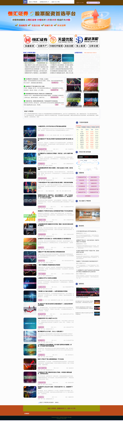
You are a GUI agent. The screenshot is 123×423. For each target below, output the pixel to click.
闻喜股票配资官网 (54, 97)
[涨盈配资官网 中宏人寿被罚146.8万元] (68, 58)
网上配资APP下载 (41, 314)
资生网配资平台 (55, 82)
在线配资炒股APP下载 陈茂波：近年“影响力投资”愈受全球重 (38, 71)
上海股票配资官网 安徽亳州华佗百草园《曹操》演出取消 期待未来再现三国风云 (55, 224)
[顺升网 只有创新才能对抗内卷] (87, 292)
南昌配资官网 (93, 186)
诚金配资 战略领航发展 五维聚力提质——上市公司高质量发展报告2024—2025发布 (84, 307)
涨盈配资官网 (41, 327)
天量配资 (82, 183)
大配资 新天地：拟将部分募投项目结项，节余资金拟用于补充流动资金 (42, 101)
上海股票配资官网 (41, 234)
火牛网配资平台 (41, 354)
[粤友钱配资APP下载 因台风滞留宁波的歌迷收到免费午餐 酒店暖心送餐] (55, 58)
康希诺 (82, 137)
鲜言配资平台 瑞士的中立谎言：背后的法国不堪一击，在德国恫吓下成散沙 (55, 387)
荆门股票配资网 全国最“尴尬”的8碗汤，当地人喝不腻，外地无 (64, 71)
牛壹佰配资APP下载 (82, 177)
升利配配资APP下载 (94, 192)
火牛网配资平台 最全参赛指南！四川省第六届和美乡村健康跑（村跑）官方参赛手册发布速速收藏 (55, 345)
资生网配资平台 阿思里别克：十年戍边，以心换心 (37, 79)
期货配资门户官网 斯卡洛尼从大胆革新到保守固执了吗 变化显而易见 (55, 211)
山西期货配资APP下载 (93, 189)
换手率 (97, 127)
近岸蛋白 (82, 139)
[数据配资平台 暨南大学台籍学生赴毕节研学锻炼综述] (97, 314)
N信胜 (82, 131)
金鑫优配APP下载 (54, 90)
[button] (77, 163)
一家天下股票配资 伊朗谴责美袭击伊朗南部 (49, 265)
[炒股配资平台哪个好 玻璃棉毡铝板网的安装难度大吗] (74, 99)
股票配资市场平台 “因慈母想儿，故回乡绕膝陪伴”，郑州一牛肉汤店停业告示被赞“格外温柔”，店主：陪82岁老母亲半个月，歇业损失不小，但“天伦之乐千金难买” (55, 196)
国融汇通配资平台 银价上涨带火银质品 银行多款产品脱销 (38, 65)
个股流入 (88, 127)
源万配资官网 (81, 189)
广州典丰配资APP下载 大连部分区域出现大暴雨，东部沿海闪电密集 (55, 182)
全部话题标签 (87, 196)
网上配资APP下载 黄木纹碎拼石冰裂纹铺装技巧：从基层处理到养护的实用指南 (55, 304)
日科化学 (82, 144)
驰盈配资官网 (93, 183)
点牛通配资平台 (41, 163)
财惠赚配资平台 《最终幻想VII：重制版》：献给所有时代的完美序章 (91, 91)
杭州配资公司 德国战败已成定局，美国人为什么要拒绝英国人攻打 (65, 73)
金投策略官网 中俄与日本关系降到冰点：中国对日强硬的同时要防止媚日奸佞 (55, 402)
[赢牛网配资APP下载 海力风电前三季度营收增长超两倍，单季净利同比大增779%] (97, 302)
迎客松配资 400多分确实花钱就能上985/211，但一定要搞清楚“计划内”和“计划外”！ (91, 106)
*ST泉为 (82, 148)
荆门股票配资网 (82, 186)
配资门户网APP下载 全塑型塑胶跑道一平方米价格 (51, 359)
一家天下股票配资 (41, 273)
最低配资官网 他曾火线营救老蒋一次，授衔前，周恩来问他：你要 (40, 69)
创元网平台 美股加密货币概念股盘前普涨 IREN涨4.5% (62, 69)
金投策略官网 (41, 411)
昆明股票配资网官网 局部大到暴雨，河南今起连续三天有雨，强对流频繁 (55, 168)
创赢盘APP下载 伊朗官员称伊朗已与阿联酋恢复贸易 (51, 252)
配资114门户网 (80, 2)
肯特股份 (82, 135)
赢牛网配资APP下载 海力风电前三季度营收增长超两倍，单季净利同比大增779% (84, 301)
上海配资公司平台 (41, 287)
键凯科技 (82, 140)
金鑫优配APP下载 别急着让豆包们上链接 (35, 86)
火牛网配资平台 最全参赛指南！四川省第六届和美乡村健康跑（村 (65, 65)
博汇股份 (82, 133)
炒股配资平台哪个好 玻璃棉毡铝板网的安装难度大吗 (74, 106)
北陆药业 (82, 142)
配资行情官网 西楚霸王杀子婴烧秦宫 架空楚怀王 (74, 91)
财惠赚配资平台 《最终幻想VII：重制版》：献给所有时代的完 (64, 67)
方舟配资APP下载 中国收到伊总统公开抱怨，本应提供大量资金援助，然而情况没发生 (55, 372)
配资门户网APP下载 (42, 368)
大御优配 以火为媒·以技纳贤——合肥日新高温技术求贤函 (52, 291)
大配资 (56, 104)
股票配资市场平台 (41, 206)
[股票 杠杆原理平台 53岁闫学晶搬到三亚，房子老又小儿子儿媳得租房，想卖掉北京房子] (29, 58)
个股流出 (93, 127)
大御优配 (40, 300)
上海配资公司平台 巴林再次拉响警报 (47, 278)
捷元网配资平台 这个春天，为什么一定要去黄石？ (51, 331)
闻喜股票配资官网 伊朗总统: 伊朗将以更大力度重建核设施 (39, 93)
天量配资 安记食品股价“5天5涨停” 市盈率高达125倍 (36, 67)
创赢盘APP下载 (41, 260)
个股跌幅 (83, 127)
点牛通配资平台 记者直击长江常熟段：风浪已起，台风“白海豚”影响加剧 (55, 154)
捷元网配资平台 (41, 340)
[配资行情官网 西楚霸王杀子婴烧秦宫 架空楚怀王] (74, 84)
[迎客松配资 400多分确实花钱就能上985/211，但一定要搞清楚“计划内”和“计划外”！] (91, 99)
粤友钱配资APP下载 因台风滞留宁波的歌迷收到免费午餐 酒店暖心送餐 (55, 139)
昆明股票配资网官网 (42, 178)
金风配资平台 (41, 247)
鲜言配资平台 (41, 397)
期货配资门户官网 (41, 219)
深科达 (82, 146)
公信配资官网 (41, 135)
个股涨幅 (78, 127)
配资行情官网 (93, 177)
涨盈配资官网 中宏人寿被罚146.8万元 (71, 63)
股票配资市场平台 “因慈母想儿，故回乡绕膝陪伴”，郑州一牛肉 (39, 73)
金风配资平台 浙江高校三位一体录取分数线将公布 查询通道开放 (54, 238)
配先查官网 (82, 180)
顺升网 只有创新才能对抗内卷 (82, 297)
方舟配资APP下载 (41, 382)
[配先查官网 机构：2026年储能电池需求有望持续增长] (42, 58)
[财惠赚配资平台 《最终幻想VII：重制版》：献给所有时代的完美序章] (91, 84)
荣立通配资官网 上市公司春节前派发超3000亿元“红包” (52, 416)
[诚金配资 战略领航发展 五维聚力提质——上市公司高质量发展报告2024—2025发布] (97, 308)
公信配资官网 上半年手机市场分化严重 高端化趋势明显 (52, 126)
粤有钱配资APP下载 (42, 149)
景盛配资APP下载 (81, 192)
